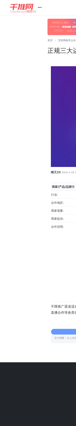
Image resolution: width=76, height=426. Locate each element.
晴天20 (56, 172)
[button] (27, 7)
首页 (50, 40)
